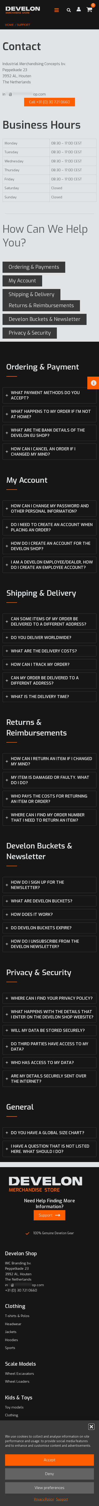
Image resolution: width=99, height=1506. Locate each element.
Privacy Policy (44, 1499)
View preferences (49, 1487)
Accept (49, 1459)
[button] (91, 1426)
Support (62, 1499)
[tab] (49, 395)
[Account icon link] (78, 9)
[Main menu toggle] (57, 10)
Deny (49, 1473)
